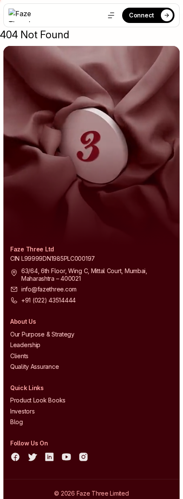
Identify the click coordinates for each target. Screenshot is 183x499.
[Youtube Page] (66, 457)
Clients (19, 355)
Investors (22, 411)
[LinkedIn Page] (49, 457)
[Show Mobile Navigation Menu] (111, 15)
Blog (16, 421)
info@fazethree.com (49, 289)
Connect (141, 15)
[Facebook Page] (15, 457)
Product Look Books (38, 400)
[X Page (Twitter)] (32, 457)
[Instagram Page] (83, 457)
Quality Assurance (34, 366)
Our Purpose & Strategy (42, 334)
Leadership (25, 344)
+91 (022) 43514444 (48, 300)
